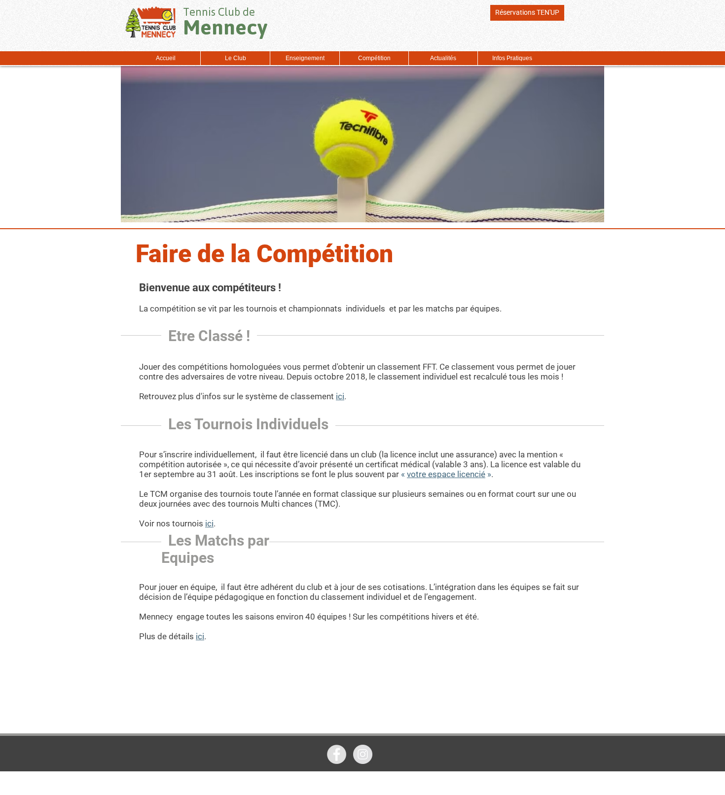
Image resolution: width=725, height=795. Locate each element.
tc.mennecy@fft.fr (472, 790)
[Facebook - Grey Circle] (336, 754)
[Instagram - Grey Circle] (362, 754)
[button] (235, 58)
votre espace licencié (446, 474)
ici (340, 396)
